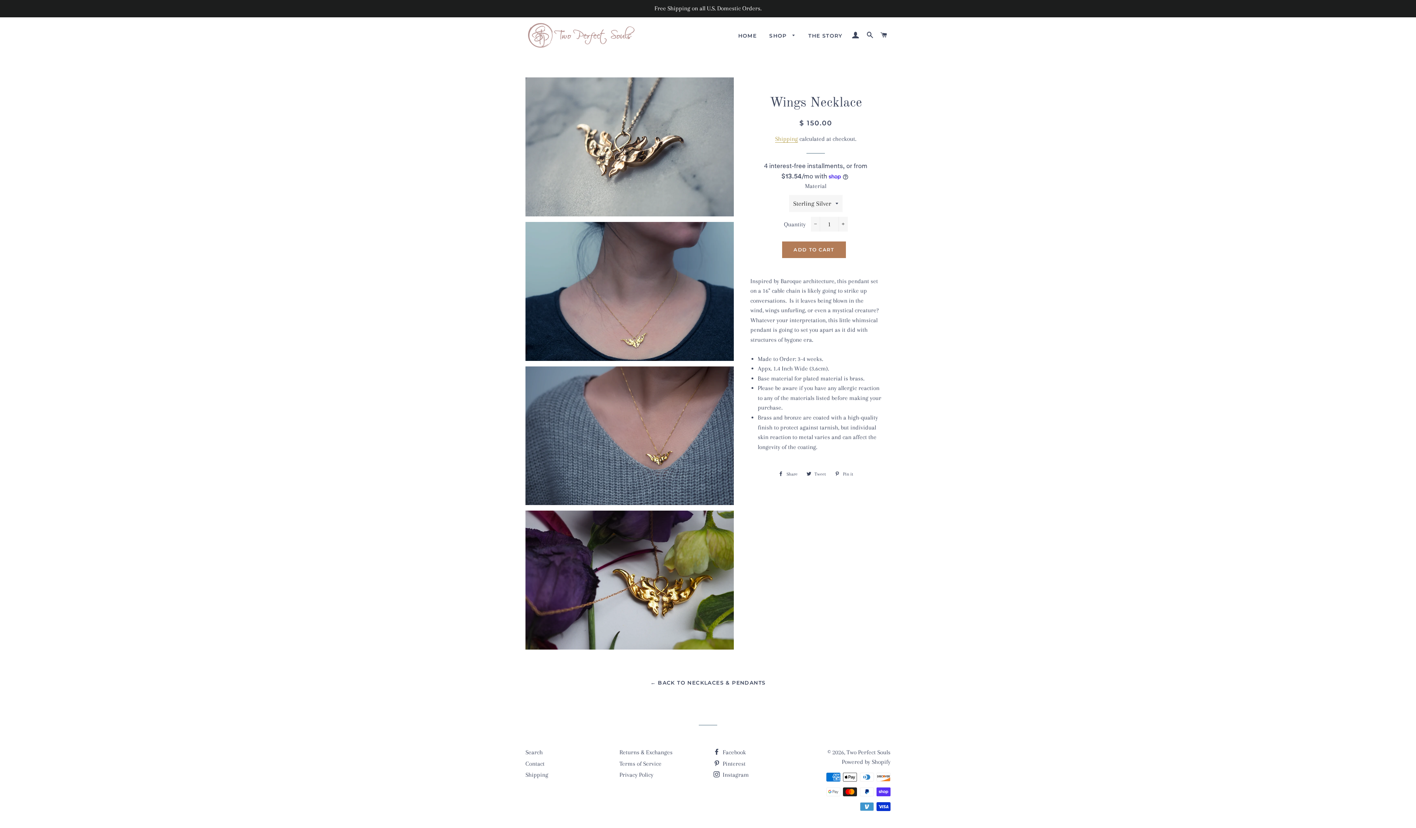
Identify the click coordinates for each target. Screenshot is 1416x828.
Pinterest (733, 763)
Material (815, 185)
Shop (779, 35)
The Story (825, 35)
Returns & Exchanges (646, 752)
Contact (535, 763)
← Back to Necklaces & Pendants (708, 682)
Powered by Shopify (866, 761)
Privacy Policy (636, 774)
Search (534, 752)
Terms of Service (641, 763)
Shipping (786, 138)
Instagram (735, 774)
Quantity (795, 224)
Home (747, 35)
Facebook (733, 752)
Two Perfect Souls (869, 752)
